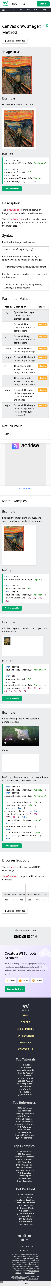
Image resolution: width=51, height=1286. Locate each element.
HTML (12, 9)
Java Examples (24, 1175)
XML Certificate (25, 1224)
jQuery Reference (24, 1137)
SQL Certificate (26, 1205)
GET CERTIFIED (25, 1029)
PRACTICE (25, 1042)
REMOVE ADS (25, 488)
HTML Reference (24, 1108)
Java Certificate (25, 1216)
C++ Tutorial (25, 1091)
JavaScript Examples (24, 1156)
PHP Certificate (25, 1210)
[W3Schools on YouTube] (16, 936)
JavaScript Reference (24, 1113)
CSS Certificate (25, 1197)
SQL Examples (24, 1162)
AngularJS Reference (24, 1135)
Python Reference (24, 1118)
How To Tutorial (25, 1072)
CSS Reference (24, 1110)
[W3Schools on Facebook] (28, 936)
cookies (18, 1273)
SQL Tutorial (25, 1075)
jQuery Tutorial (25, 1094)
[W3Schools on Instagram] (32, 936)
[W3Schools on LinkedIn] (20, 936)
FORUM (20, 1246)
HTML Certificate (25, 1194)
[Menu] (3, 10)
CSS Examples (24, 1154)
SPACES (25, 1022)
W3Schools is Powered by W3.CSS (28, 1280)
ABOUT (29, 1246)
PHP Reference (24, 1127)
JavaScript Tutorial (25, 1070)
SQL (45, 9)
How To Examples (24, 1159)
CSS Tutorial (25, 1067)
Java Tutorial (25, 1089)
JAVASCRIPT (33, 9)
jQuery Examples (24, 1181)
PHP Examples (24, 1172)
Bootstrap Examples (24, 1170)
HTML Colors (24, 1129)
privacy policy (30, 1273)
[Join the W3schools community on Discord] (24, 936)
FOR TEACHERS (25, 1035)
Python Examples (24, 1164)
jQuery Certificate (25, 1213)
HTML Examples (24, 1151)
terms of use (34, 1271)
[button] (23, 3)
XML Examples (24, 1178)
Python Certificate (25, 1208)
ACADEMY (25, 1250)
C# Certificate (25, 1221)
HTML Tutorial (25, 1064)
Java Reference (24, 1132)
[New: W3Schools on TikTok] (36, 936)
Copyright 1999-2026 (19, 1277)
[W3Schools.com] (25, 1008)
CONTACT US (25, 1049)
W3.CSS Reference (24, 1121)
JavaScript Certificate (25, 1200)
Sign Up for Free (15, 988)
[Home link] (5, 3)
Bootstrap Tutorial (25, 1083)
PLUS (25, 1015)
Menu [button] (15, 3)
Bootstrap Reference (24, 1124)
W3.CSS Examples (24, 1167)
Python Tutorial (25, 1078)
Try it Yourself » (12, 188)
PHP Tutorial (25, 1086)
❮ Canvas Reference (14, 40)
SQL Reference (24, 1116)
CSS (21, 9)
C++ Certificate (25, 1218)
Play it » (42, 324)
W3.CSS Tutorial (25, 1081)
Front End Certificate (25, 1202)
